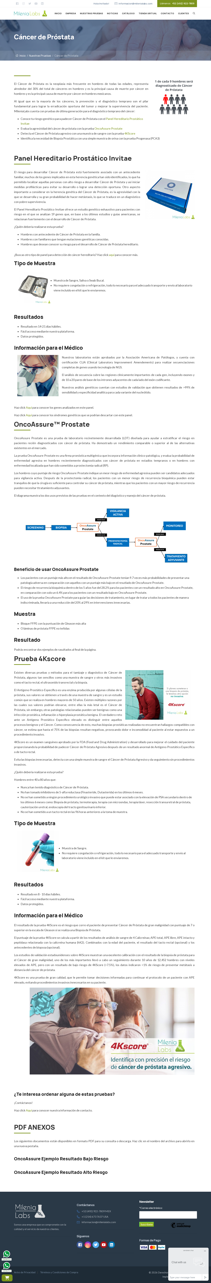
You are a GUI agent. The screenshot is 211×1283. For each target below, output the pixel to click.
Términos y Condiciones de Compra (59, 1272)
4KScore (129, 133)
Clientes (183, 13)
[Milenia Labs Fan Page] (17, 3)
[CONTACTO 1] (6, 1254)
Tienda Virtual (148, 13)
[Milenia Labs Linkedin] (42, 3)
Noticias (112, 13)
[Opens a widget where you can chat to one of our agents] (188, 1264)
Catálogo (128, 13)
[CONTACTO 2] (6, 1266)
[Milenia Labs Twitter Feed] (30, 3)
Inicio (58, 13)
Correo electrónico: (151, 1207)
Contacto (167, 13)
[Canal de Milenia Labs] (36, 3)
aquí (111, 255)
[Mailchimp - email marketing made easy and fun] (181, 1224)
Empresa (71, 13)
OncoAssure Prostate (108, 128)
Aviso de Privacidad (24, 1272)
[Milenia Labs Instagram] (23, 3)
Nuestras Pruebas (91, 13)
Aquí (29, 407)
